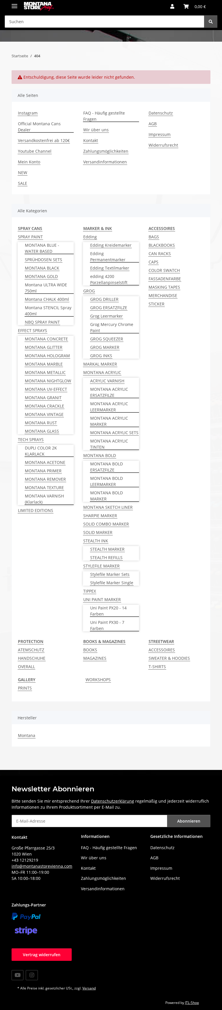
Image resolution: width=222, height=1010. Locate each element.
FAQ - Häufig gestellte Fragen (104, 116)
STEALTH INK (95, 540)
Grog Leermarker (106, 316)
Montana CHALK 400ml (47, 299)
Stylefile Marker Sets (110, 574)
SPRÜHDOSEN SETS (43, 259)
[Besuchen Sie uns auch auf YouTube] (17, 975)
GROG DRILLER (104, 299)
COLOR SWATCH (164, 270)
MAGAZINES (94, 658)
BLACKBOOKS (162, 245)
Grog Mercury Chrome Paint (111, 327)
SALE (22, 183)
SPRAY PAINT (30, 236)
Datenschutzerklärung (112, 801)
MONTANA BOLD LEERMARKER (106, 481)
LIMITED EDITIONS (35, 510)
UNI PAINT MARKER (102, 599)
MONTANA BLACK (42, 268)
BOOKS (90, 650)
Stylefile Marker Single (111, 582)
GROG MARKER (104, 347)
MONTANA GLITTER (43, 347)
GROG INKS (101, 355)
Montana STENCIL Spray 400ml (48, 310)
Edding (90, 236)
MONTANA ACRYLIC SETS (114, 432)
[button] (172, 6)
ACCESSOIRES (162, 650)
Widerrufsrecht (163, 145)
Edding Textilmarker (109, 268)
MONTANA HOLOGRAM (47, 355)
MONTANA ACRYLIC (102, 372)
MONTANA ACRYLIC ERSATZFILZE (109, 392)
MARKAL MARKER (100, 364)
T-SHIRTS (157, 666)
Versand (89, 988)
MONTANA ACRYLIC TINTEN (109, 444)
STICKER (156, 304)
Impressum (160, 134)
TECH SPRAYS (31, 439)
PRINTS (25, 688)
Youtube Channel (34, 151)
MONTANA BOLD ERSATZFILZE (106, 467)
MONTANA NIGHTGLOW (48, 381)
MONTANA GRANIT (43, 397)
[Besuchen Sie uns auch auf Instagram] (32, 975)
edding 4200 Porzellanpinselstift (108, 279)
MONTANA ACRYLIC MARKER (109, 421)
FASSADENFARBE (165, 278)
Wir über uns (96, 129)
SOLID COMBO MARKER (106, 524)
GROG (89, 291)
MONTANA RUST (41, 422)
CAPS (153, 262)
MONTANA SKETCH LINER (108, 507)
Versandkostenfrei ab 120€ (44, 140)
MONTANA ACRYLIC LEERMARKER (109, 406)
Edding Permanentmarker (107, 256)
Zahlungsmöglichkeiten (105, 151)
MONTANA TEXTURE (44, 487)
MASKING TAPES (164, 287)
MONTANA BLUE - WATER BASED (42, 248)
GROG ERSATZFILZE (108, 307)
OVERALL (26, 666)
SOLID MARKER (97, 532)
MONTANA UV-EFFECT (46, 389)
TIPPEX (89, 591)
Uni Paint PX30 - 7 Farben (107, 625)
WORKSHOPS (98, 679)
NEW (22, 172)
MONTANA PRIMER (43, 470)
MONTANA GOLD (41, 276)
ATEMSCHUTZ (31, 650)
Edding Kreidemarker (111, 245)
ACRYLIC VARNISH (107, 381)
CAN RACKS (160, 253)
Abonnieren (188, 821)
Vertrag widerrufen (41, 954)
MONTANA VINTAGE (44, 414)
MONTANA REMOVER (45, 479)
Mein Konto (29, 162)
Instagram (28, 113)
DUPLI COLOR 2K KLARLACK (41, 451)
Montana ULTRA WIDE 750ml (46, 288)
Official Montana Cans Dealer (39, 126)
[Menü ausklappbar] (14, 3)
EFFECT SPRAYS (32, 330)
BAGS (154, 236)
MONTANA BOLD (99, 455)
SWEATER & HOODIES (169, 658)
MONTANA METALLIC (45, 372)
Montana (26, 735)
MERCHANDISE (163, 295)
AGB (153, 123)
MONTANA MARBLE (44, 364)
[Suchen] (210, 21)
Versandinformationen (105, 162)
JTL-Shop (192, 1002)
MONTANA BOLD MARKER (106, 496)
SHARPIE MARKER (100, 515)
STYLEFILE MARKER (101, 566)
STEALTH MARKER (107, 549)
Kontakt (90, 140)
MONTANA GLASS (42, 431)
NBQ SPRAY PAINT (42, 322)
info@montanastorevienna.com (42, 866)
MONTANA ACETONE (45, 462)
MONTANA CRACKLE (44, 406)
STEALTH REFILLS (106, 557)
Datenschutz (161, 113)
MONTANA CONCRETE (46, 339)
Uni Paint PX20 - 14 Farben (108, 611)
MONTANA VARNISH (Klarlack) (44, 499)
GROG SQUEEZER (106, 339)
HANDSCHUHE (31, 658)
